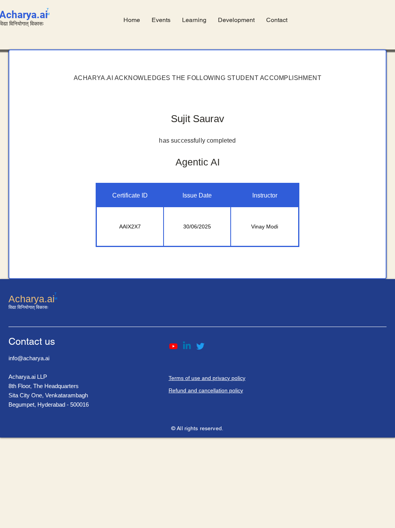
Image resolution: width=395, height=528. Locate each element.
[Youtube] (173, 346)
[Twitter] (200, 346)
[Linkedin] (187, 346)
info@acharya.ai (28, 358)
